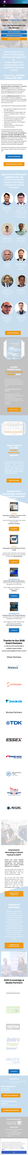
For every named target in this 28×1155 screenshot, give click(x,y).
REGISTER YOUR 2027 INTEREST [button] (14, 164)
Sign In (24, 2)
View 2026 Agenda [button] (14, 480)
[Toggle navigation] (4, 5)
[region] (14, 1146)
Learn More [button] (14, 1071)
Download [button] (14, 529)
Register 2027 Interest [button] (14, 39)
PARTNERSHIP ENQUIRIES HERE (11, 1110)
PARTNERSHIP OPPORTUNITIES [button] (14, 35)
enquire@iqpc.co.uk (16, 1136)
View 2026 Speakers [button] (12, 333)
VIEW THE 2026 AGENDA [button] (14, 32)
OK (14, 1152)
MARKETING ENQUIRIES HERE (10, 1095)
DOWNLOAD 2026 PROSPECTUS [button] (14, 893)
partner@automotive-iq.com (12, 887)
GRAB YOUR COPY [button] (14, 409)
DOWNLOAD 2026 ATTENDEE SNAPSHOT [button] (14, 945)
